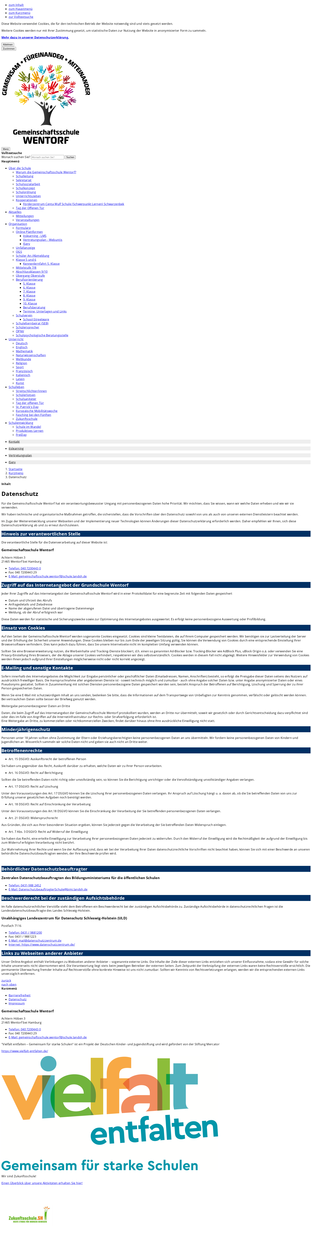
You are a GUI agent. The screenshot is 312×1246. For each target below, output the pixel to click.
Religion (21, 363)
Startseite (15, 469)
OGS (19, 252)
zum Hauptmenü (20, 9)
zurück (6, 981)
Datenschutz (18, 477)
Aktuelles (15, 212)
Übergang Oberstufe (30, 276)
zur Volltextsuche (21, 17)
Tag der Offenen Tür (30, 208)
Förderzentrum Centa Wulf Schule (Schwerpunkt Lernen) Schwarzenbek (73, 204)
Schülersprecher (27, 327)
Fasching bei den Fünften (33, 415)
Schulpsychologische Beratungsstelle (42, 335)
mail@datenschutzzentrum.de (35, 941)
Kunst (20, 383)
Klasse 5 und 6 (26, 260)
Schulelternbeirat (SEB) (32, 323)
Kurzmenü (16, 473)
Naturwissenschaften (31, 355)
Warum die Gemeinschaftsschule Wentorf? (46, 172)
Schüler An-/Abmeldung (32, 256)
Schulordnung (26, 192)
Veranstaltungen (28, 220)
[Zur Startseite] (46, 145)
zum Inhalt (16, 5)
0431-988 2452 (25, 885)
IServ (26, 244)
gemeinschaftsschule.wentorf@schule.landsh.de (48, 576)
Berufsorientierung (29, 280)
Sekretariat (24, 180)
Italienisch (23, 375)
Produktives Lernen (30, 431)
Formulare (23, 228)
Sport (20, 367)
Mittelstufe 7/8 (26, 268)
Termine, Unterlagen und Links (45, 311)
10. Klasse (30, 303)
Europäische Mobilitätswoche (37, 411)
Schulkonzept (25, 188)
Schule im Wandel (28, 427)
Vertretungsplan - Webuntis (42, 240)
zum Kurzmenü (19, 13)
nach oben (8, 984)
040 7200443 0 (25, 568)
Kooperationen (26, 200)
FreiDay (21, 435)
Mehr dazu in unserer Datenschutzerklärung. (35, 37)
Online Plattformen (29, 232)
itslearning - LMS (34, 236)
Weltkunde (23, 359)
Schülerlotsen (25, 395)
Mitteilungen (25, 216)
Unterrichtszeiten (28, 196)
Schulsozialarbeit (28, 184)
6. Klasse (29, 288)
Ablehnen (8, 44)
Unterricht (16, 339)
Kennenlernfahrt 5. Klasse (41, 264)
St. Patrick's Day (27, 407)
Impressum (17, 1003)
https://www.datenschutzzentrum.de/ (42, 945)
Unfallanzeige (25, 248)
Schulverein (24, 315)
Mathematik (24, 351)
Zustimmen (9, 48)
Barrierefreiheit (20, 995)
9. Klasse (29, 299)
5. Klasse (29, 284)
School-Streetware (36, 319)
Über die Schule (20, 168)
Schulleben (16, 387)
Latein (20, 379)
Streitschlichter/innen (31, 391)
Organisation (18, 224)
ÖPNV (20, 331)
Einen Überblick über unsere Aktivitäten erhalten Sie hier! (42, 1183)
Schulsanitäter (26, 399)
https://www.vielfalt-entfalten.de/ (24, 1051)
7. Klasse (29, 292)
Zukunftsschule (26, 419)
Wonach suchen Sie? (15, 157)
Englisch (22, 347)
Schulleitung (24, 176)
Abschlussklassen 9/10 (32, 272)
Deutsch (22, 343)
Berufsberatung (34, 307)
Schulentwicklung (21, 423)
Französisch (24, 371)
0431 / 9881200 (25, 933)
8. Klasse (29, 295)
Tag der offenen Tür (30, 403)
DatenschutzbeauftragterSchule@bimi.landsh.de (48, 889)
